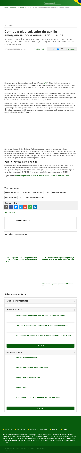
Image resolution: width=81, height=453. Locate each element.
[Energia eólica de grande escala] (11, 380)
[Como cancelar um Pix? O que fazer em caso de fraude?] (11, 400)
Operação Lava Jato (59, 192)
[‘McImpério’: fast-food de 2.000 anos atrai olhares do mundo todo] (11, 327)
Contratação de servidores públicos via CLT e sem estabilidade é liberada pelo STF (21, 259)
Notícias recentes (14, 310)
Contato (65, 429)
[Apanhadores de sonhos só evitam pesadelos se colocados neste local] (11, 337)
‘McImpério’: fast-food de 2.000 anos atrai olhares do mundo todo (42, 325)
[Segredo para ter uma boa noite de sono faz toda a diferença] (11, 317)
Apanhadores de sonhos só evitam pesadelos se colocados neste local (43, 335)
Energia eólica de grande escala (28, 377)
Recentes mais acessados (17, 301)
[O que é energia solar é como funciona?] (11, 370)
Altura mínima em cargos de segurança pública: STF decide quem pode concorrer (58, 258)
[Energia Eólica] (11, 390)
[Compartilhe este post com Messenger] (58, 49)
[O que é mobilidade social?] (11, 360)
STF (21, 197)
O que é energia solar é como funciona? (32, 367)
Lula (47, 192)
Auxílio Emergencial (12, 192)
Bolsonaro (26, 192)
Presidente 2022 (11, 197)
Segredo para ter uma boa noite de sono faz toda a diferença (40, 315)
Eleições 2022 (38, 192)
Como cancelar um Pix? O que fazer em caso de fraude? (38, 397)
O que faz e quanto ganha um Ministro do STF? (57, 285)
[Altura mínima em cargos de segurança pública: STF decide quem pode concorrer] (59, 254)
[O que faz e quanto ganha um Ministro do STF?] (59, 281)
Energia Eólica (21, 387)
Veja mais (40, 346)
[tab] (40, 301)
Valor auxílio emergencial (35, 197)
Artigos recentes (14, 352)
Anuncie (55, 429)
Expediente (21, 429)
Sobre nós (8, 429)
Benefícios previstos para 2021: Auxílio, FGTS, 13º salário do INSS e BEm (42, 175)
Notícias (8, 26)
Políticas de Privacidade (38, 429)
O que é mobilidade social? (27, 358)
